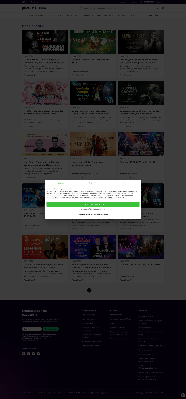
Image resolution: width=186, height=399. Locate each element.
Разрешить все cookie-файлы (93, 204)
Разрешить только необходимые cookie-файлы (93, 214)
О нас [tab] (125, 183)
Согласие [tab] (61, 183)
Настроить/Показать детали (92, 209)
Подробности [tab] (93, 183)
